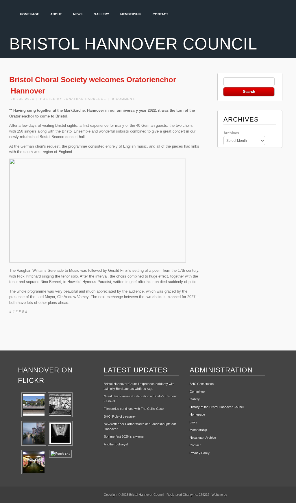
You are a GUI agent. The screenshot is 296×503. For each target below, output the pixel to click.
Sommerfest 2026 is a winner (124, 436)
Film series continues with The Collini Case (134, 408)
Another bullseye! (116, 444)
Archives (231, 133)
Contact (160, 14)
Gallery (101, 14)
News (77, 14)
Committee (197, 391)
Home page (29, 14)
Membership (130, 14)
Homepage (197, 414)
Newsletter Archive (203, 437)
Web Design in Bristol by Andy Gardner (249, 495)
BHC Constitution (202, 383)
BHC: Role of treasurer (120, 416)
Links (193, 422)
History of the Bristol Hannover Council (217, 407)
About (56, 14)
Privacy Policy (200, 453)
